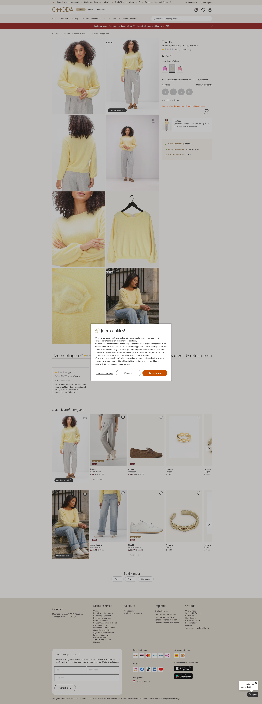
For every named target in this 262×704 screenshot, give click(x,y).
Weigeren (128, 373)
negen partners (112, 338)
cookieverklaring (142, 355)
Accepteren (155, 373)
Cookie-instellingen (104, 373)
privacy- (128, 355)
